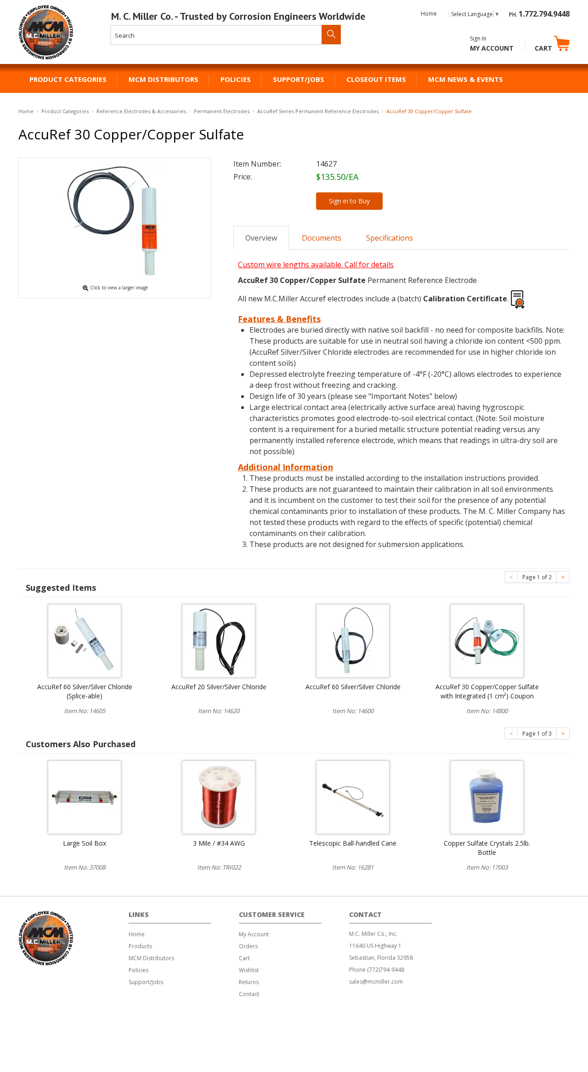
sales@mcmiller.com (376, 982)
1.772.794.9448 (544, 14)
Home (429, 13)
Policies (235, 79)
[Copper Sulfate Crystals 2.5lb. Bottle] (487, 796)
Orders (248, 946)
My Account (492, 48)
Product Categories (68, 79)
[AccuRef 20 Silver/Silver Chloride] (218, 640)
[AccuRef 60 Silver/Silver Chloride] (353, 640)
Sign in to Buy (349, 200)
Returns (249, 982)
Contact (249, 994)
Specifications (389, 238)
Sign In (478, 38)
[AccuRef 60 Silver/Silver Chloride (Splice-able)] (84, 640)
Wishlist (249, 970)
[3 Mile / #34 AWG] (218, 796)
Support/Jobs (298, 79)
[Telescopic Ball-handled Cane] (353, 796)
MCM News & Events (465, 79)
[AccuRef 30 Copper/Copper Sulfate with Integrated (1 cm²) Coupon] (487, 640)
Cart (544, 48)
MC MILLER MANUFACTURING (46, 59)
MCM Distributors (163, 79)
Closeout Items (376, 79)
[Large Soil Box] (84, 796)
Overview (261, 238)
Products (140, 946)
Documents (321, 238)
